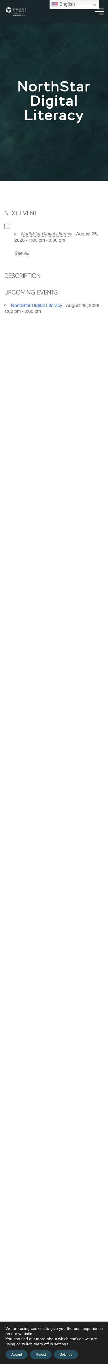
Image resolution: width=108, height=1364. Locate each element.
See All (21, 253)
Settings (66, 1355)
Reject (41, 1355)
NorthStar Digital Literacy (46, 233)
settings (61, 1344)
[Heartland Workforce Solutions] (15, 11)
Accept (16, 1355)
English (66, 4)
